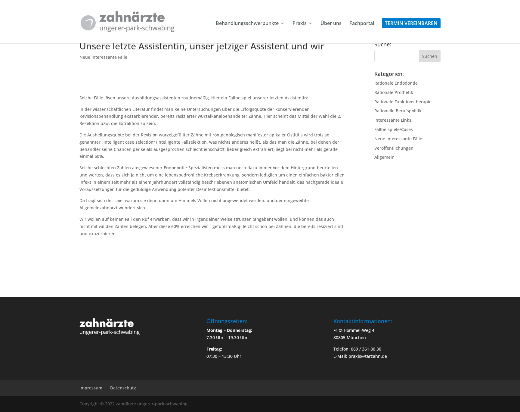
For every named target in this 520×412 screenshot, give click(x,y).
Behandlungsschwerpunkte (247, 24)
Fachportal (361, 24)
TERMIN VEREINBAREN (411, 23)
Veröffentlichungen (393, 148)
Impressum (90, 388)
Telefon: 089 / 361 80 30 (357, 349)
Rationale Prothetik (393, 92)
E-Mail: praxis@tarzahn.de (360, 356)
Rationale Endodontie (396, 83)
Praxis (299, 24)
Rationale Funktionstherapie (403, 102)
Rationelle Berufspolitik (398, 111)
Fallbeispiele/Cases (393, 129)
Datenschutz (123, 388)
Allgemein (384, 157)
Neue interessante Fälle (103, 57)
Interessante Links (392, 120)
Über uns (331, 24)
